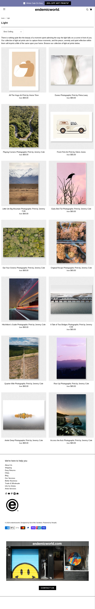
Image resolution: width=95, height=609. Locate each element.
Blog (6, 476)
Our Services (10, 478)
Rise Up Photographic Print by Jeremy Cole (71, 384)
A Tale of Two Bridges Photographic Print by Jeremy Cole (71, 325)
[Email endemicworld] (17, 494)
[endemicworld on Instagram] (14, 494)
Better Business (11, 481)
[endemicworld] (47, 9)
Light (8, 18)
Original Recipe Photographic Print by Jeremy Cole (71, 268)
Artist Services (10, 489)
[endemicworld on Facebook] (6, 494)
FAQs (7, 473)
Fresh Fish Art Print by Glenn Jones (71, 152)
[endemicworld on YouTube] (9, 494)
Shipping (8, 468)
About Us (8, 465)
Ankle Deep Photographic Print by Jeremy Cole (24, 440)
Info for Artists (10, 486)
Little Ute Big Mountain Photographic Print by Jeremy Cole (23, 210)
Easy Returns (10, 470)
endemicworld (15, 522)
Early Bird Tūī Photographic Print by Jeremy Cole (71, 209)
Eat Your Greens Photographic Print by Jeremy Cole (24, 268)
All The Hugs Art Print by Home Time (24, 95)
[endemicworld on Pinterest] (12, 494)
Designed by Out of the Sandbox (31, 522)
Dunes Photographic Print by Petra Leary (71, 95)
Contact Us (47, 588)
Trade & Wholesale (12, 483)
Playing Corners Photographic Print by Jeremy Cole (24, 152)
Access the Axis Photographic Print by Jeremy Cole (71, 440)
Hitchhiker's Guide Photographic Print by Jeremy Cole (24, 324)
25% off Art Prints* (58, 3)
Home (3, 18)
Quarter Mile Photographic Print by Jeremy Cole (23, 384)
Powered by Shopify (50, 522)
